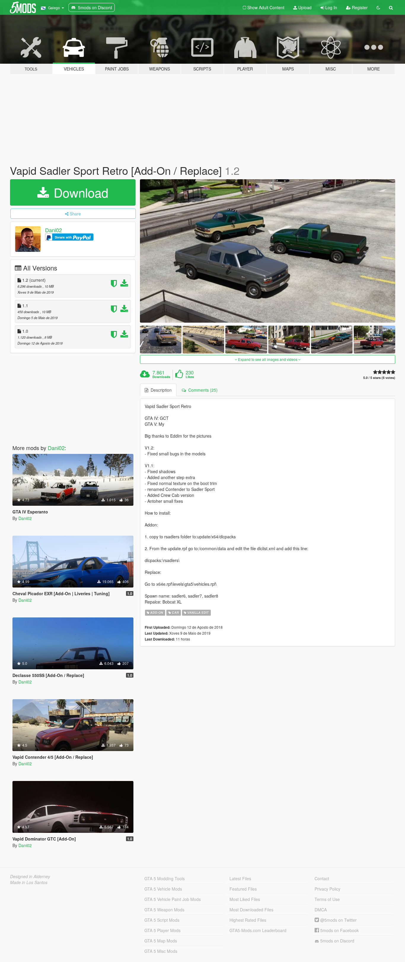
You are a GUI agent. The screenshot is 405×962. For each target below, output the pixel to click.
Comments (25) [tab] (202, 390)
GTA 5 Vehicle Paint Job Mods (172, 899)
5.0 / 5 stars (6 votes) (379, 377)
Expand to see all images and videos (267, 359)
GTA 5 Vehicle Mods (163, 889)
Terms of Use (327, 899)
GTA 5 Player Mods (162, 930)
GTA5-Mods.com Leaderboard (257, 930)
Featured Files (243, 889)
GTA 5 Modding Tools (164, 878)
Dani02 (53, 230)
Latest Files (240, 878)
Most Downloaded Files (251, 910)
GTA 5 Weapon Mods (164, 910)
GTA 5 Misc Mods (160, 951)
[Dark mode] (378, 7)
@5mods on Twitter (338, 920)
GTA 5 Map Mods (160, 941)
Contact (322, 878)
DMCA (321, 910)
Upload (304, 7)
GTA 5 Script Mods (161, 920)
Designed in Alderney (30, 876)
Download (79, 192)
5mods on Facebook (339, 930)
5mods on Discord (336, 941)
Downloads (161, 377)
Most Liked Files (244, 899)
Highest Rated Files (247, 920)
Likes (190, 377)
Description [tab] (160, 390)
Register (359, 7)
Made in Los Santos (28, 882)
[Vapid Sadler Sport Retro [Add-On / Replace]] (268, 251)
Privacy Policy (327, 889)
